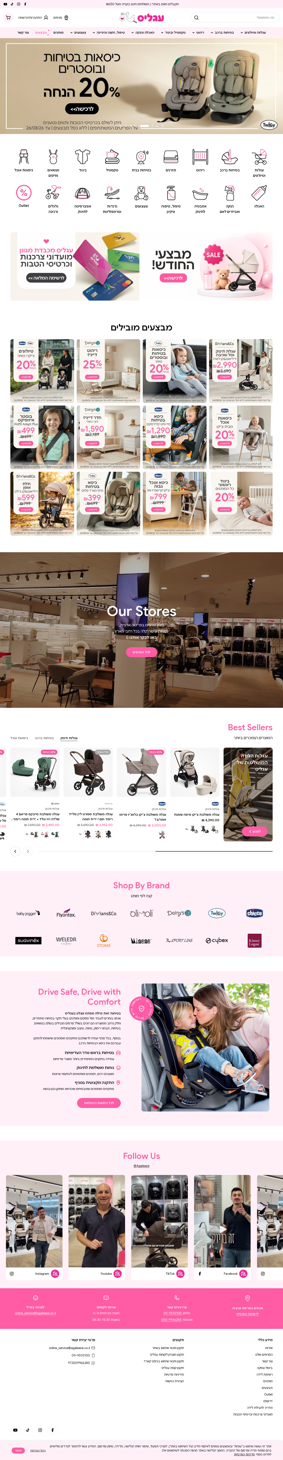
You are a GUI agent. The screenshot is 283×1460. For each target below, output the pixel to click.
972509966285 (79, 1363)
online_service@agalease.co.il (35, 1313)
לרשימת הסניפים (248, 1314)
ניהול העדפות (38, 1450)
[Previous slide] (162, 125)
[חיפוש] (196, 17)
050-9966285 (171, 1320)
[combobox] (235, 18)
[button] (157, 126)
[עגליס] (208, 266)
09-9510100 (172, 1313)
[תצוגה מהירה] (176, 757)
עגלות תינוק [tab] (68, 738)
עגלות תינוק (212, 809)
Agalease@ (141, 1166)
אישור (18, 1450)
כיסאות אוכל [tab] (19, 738)
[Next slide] (120, 125)
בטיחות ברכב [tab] (44, 738)
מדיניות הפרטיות (244, 1454)
